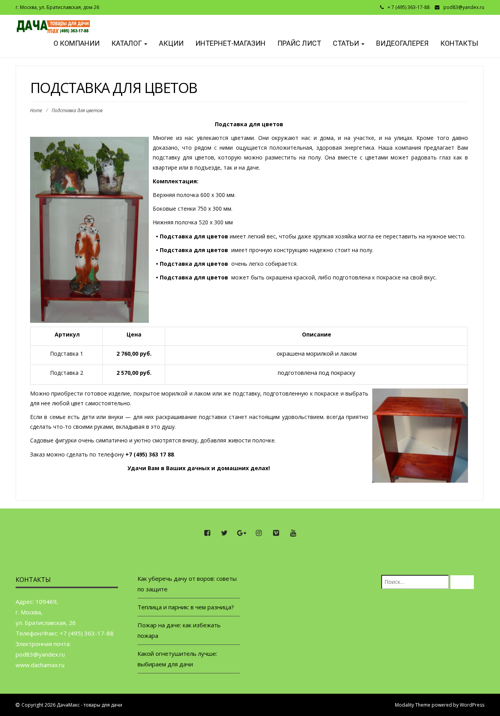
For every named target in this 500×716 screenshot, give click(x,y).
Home (36, 110)
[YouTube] (293, 533)
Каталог (127, 43)
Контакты (459, 43)
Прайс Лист (299, 43)
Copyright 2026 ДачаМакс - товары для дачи (71, 705)
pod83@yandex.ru (463, 7)
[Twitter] (224, 533)
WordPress (472, 705)
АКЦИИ (171, 43)
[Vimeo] (276, 533)
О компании (76, 43)
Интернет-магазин (230, 43)
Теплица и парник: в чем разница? (186, 607)
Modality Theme (412, 705)
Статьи (347, 43)
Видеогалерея (402, 43)
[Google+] (241, 533)
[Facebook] (207, 533)
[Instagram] (258, 533)
